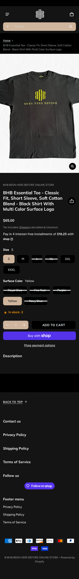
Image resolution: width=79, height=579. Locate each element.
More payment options (39, 345)
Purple (61, 290)
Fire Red (39, 290)
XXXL (11, 270)
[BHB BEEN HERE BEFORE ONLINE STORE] (39, 14)
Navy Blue (36, 301)
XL (51, 259)
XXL (67, 259)
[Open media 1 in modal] (39, 113)
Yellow (12, 301)
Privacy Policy (12, 507)
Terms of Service (14, 522)
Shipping (24, 227)
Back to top (13, 402)
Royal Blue (15, 290)
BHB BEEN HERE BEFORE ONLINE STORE (32, 557)
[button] (39, 26)
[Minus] (7, 325)
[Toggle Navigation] (7, 14)
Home (7, 40)
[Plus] (24, 325)
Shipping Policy (13, 514)
